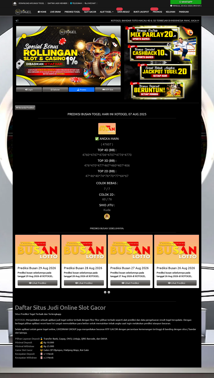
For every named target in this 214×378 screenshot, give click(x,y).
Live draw (55, 11)
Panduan (184, 11)
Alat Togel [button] (106, 11)
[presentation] (105, 292)
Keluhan (170, 11)
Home (43, 11)
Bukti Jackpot (141, 11)
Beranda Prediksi (26, 107)
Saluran (56, 89)
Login (30, 89)
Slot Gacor (90, 11)
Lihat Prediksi (38, 282)
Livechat (91, 3)
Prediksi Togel (72, 11)
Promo (82, 89)
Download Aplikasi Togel (31, 3)
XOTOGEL (20, 319)
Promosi (157, 11)
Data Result (123, 11)
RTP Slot (109, 89)
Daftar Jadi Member (57, 3)
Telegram (77, 3)
